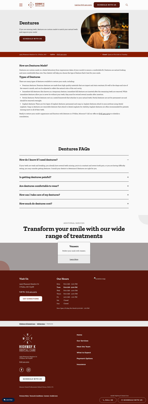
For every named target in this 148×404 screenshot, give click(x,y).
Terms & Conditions (36, 396)
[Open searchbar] (127, 5)
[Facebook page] (21, 370)
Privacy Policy (24, 396)
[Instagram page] (28, 370)
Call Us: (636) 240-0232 (83, 5)
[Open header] (21, 5)
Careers (46, 396)
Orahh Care (54, 396)
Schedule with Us (106, 5)
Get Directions (31, 299)
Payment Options (85, 358)
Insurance (81, 364)
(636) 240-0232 (62, 54)
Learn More (74, 259)
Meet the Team (83, 347)
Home (79, 335)
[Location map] (111, 295)
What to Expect (84, 353)
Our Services (82, 341)
